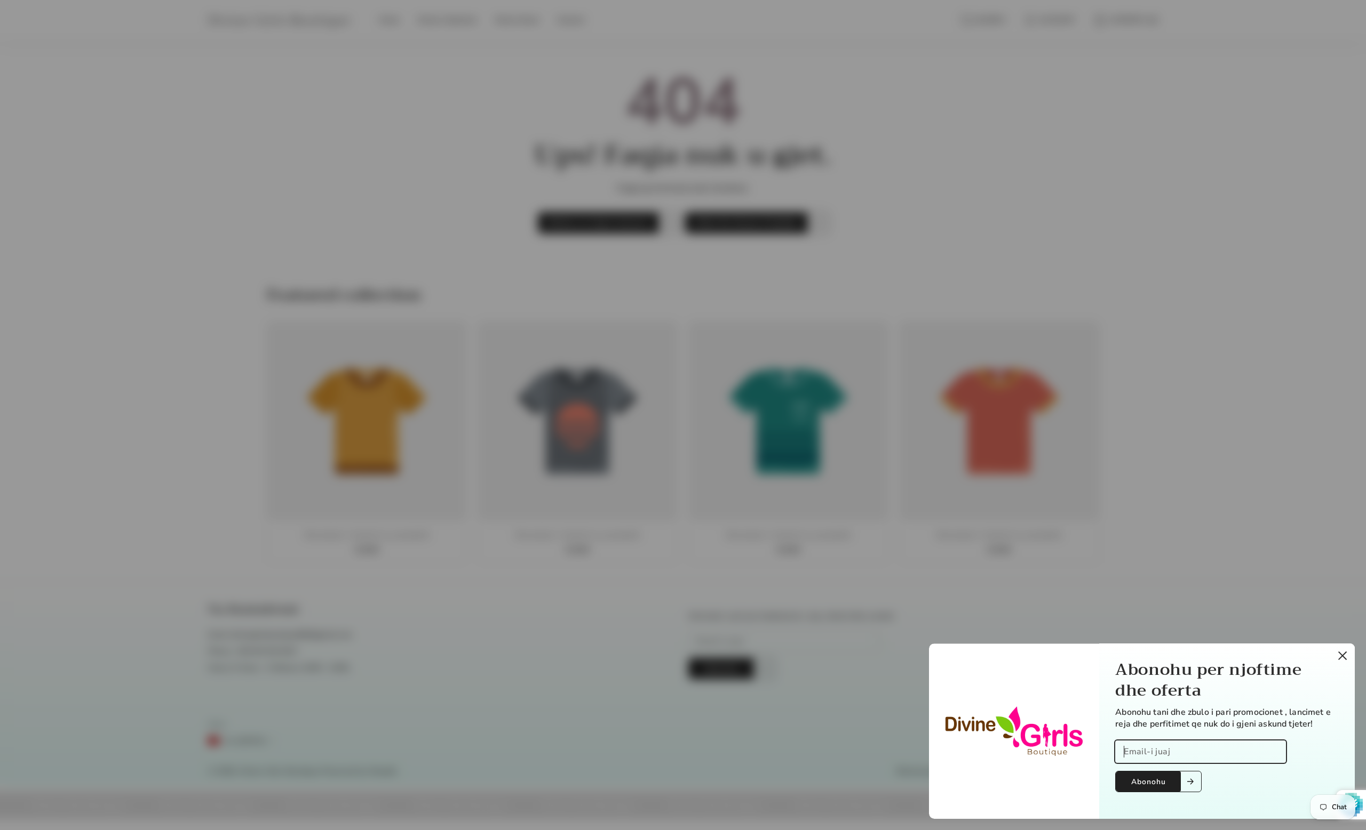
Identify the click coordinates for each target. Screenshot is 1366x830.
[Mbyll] (1342, 656)
